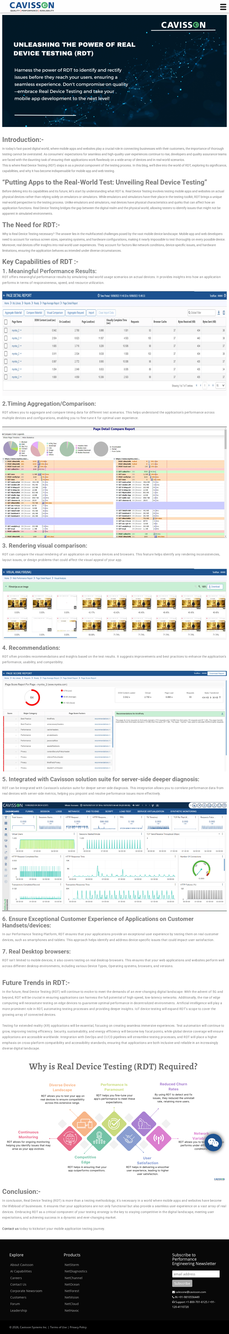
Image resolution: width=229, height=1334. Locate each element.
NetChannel (74, 1278)
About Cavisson (21, 1265)
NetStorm (72, 1265)
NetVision (72, 1297)
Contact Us (18, 1284)
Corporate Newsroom (26, 1291)
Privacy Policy (78, 1327)
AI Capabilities (21, 1271)
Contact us (10, 1228)
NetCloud (72, 1304)
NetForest (72, 1291)
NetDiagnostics (76, 1271)
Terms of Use (58, 1327)
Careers (16, 1278)
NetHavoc (72, 1310)
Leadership (18, 1310)
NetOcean (72, 1284)
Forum (15, 1304)
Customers (18, 1297)
